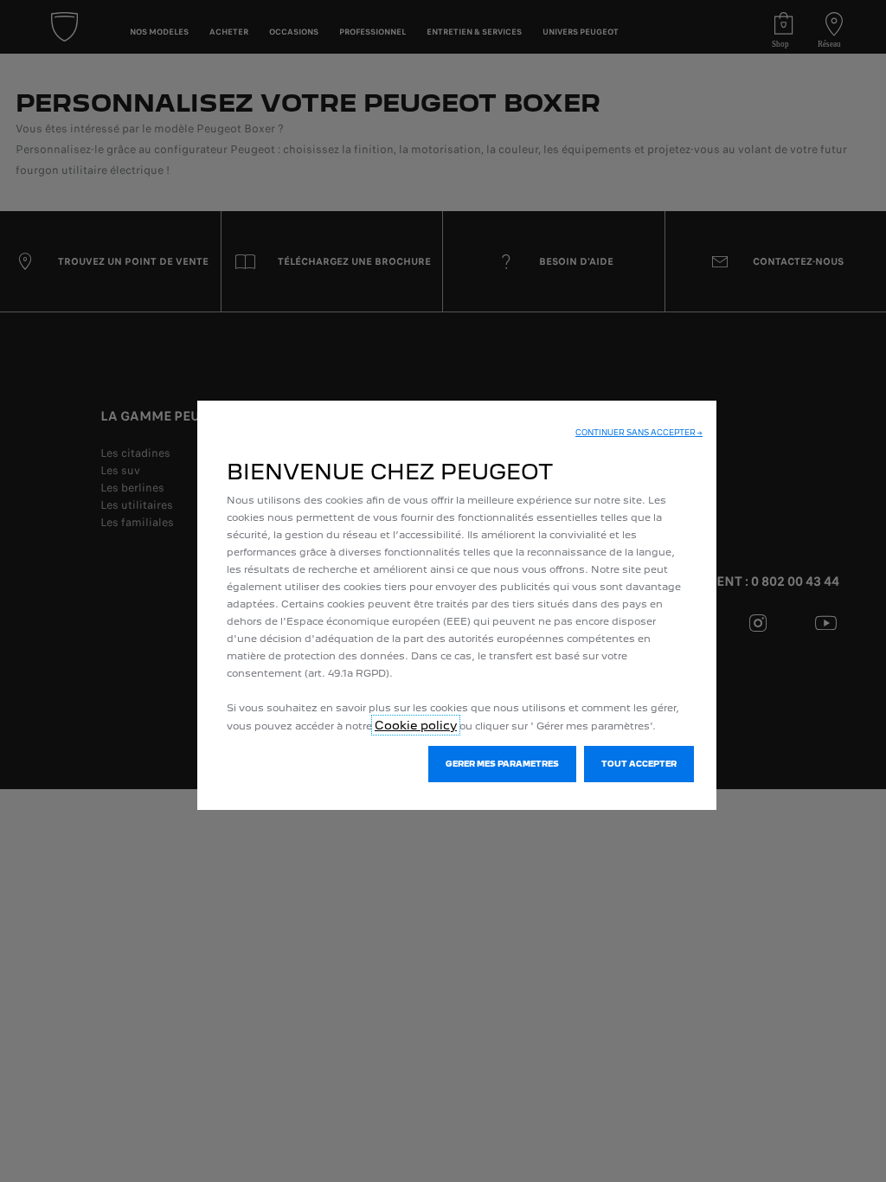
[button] (639, 432)
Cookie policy (416, 725)
